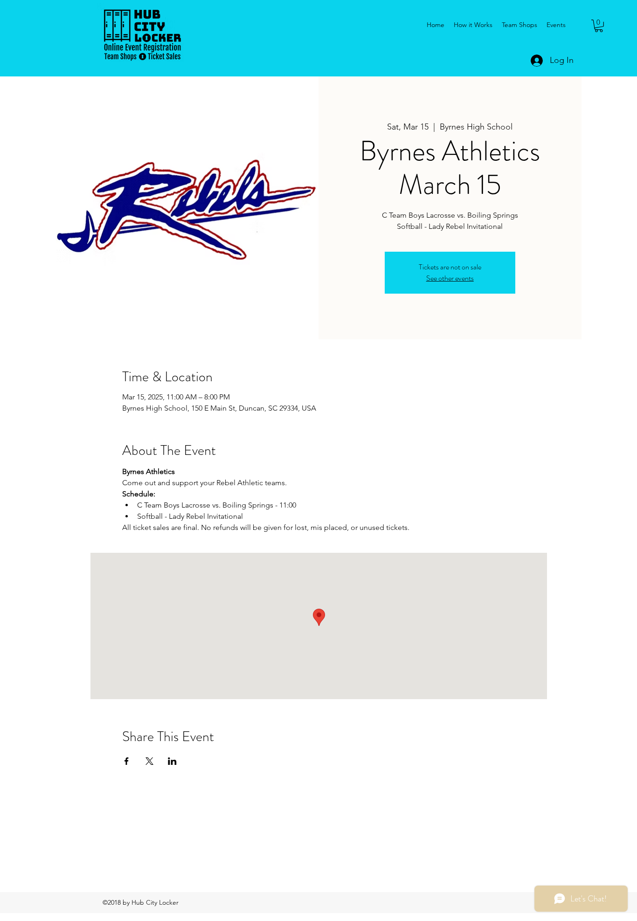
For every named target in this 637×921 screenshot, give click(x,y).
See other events (450, 278)
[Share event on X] (149, 761)
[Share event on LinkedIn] (172, 761)
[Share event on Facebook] (126, 761)
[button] (598, 26)
